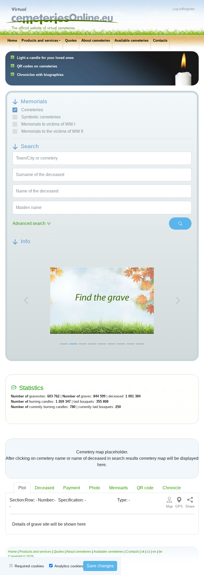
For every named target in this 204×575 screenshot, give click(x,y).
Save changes (100, 566)
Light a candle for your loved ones (45, 58)
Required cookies (29, 566)
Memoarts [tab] (118, 488)
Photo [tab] (94, 488)
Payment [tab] (71, 488)
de (160, 551)
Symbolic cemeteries (41, 117)
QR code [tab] (145, 488)
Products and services (40, 40)
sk (142, 551)
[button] (25, 300)
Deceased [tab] (44, 488)
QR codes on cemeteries (37, 66)
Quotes (71, 40)
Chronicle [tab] (172, 488)
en (154, 551)
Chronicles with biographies (40, 75)
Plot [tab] (22, 488)
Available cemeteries (131, 40)
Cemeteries (32, 110)
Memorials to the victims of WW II (52, 131)
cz (148, 551)
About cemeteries (95, 40)
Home (12, 40)
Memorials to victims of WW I (48, 124)
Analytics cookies (68, 566)
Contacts (160, 40)
